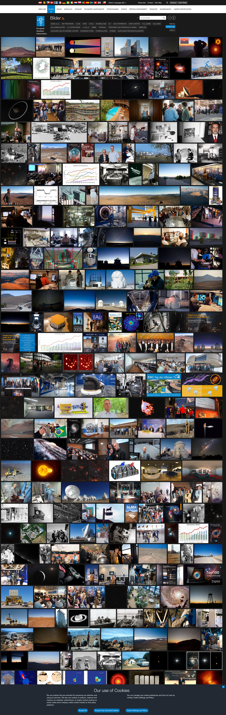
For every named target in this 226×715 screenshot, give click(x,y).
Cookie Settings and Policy (137, 710)
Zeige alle (55, 24)
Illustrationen (73, 27)
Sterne (113, 31)
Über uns (42, 9)
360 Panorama (68, 24)
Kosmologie (101, 24)
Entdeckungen (113, 9)
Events (124, 9)
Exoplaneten (134, 24)
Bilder (51, 9)
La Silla (86, 27)
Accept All (83, 710)
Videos (59, 9)
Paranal (102, 27)
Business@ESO (165, 9)
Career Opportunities (182, 9)
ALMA (78, 24)
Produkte (153, 9)
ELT (110, 24)
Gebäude (142, 27)
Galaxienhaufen (58, 27)
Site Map (158, 3)
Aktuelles (68, 9)
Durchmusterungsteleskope (130, 31)
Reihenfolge (170, 27)
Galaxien (157, 24)
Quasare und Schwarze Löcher (64, 31)
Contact (150, 3)
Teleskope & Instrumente (94, 9)
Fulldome (146, 24)
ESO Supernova (120, 24)
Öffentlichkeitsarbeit (138, 9)
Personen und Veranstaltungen (123, 27)
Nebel (94, 27)
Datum (172, 30)
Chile (91, 24)
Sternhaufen (101, 31)
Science (173, 3)
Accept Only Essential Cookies (106, 710)
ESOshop (78, 9)
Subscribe (142, 3)
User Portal (183, 3)
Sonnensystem (86, 31)
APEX (85, 24)
